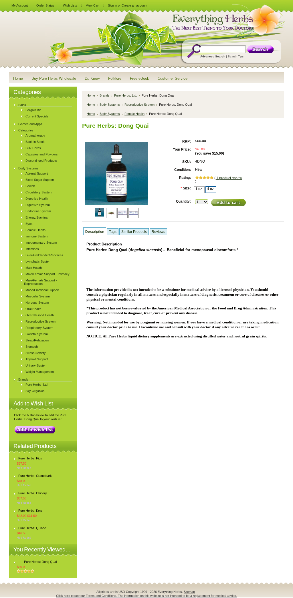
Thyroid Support (36, 359)
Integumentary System (41, 242)
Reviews (158, 232)
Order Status (45, 5)
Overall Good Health (39, 315)
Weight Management (39, 371)
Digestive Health (36, 198)
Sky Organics (35, 391)
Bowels (30, 186)
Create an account (134, 5)
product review (229, 178)
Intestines (32, 249)
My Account (19, 5)
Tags (112, 232)
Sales (22, 105)
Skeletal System (36, 334)
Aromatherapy (35, 135)
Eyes (29, 223)
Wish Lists (70, 5)
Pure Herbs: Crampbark (35, 475)
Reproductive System (40, 321)
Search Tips (235, 56)
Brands (23, 379)
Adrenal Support (36, 173)
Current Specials (37, 116)
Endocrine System (38, 211)
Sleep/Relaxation (37, 340)
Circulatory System (38, 192)
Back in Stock (35, 141)
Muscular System (37, 296)
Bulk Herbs (33, 148)
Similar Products (134, 232)
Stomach (31, 346)
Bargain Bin (33, 110)
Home (91, 95)
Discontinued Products (41, 160)
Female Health (35, 230)
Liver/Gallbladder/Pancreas (44, 255)
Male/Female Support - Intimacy (47, 274)
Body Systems (28, 168)
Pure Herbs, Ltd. (36, 384)
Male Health (33, 267)
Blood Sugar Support (39, 179)
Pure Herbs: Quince (32, 528)
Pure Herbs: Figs (30, 458)
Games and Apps (30, 124)
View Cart (92, 5)
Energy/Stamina (36, 217)
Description (94, 232)
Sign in (112, 5)
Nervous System (37, 302)
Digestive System (37, 205)
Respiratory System (39, 327)
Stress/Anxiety (35, 353)
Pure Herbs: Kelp (30, 510)
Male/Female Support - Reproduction (40, 282)
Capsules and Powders (41, 154)
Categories (25, 130)
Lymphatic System (38, 261)
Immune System (36, 236)
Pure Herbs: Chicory (32, 493)
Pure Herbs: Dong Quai (40, 561)
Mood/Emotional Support (42, 290)
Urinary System (36, 365)
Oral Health (33, 309)
